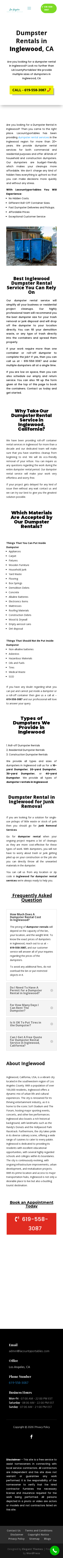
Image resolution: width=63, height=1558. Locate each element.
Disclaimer (16, 1534)
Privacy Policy (42, 1427)
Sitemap (34, 1538)
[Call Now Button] (54, 1550)
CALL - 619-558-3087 (29, 90)
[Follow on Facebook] (31, 1437)
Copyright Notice (38, 1534)
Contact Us (13, 1530)
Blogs (47, 1538)
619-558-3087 (48, 8)
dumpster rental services (33, 137)
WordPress (33, 1553)
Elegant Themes (32, 1549)
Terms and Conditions (38, 1530)
